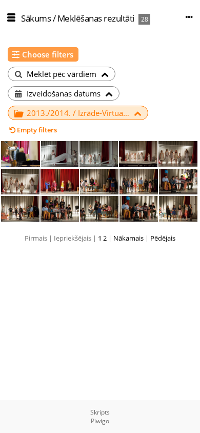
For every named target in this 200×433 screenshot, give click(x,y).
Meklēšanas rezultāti (95, 18)
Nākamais (128, 238)
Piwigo (100, 421)
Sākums (36, 18)
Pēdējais (162, 238)
